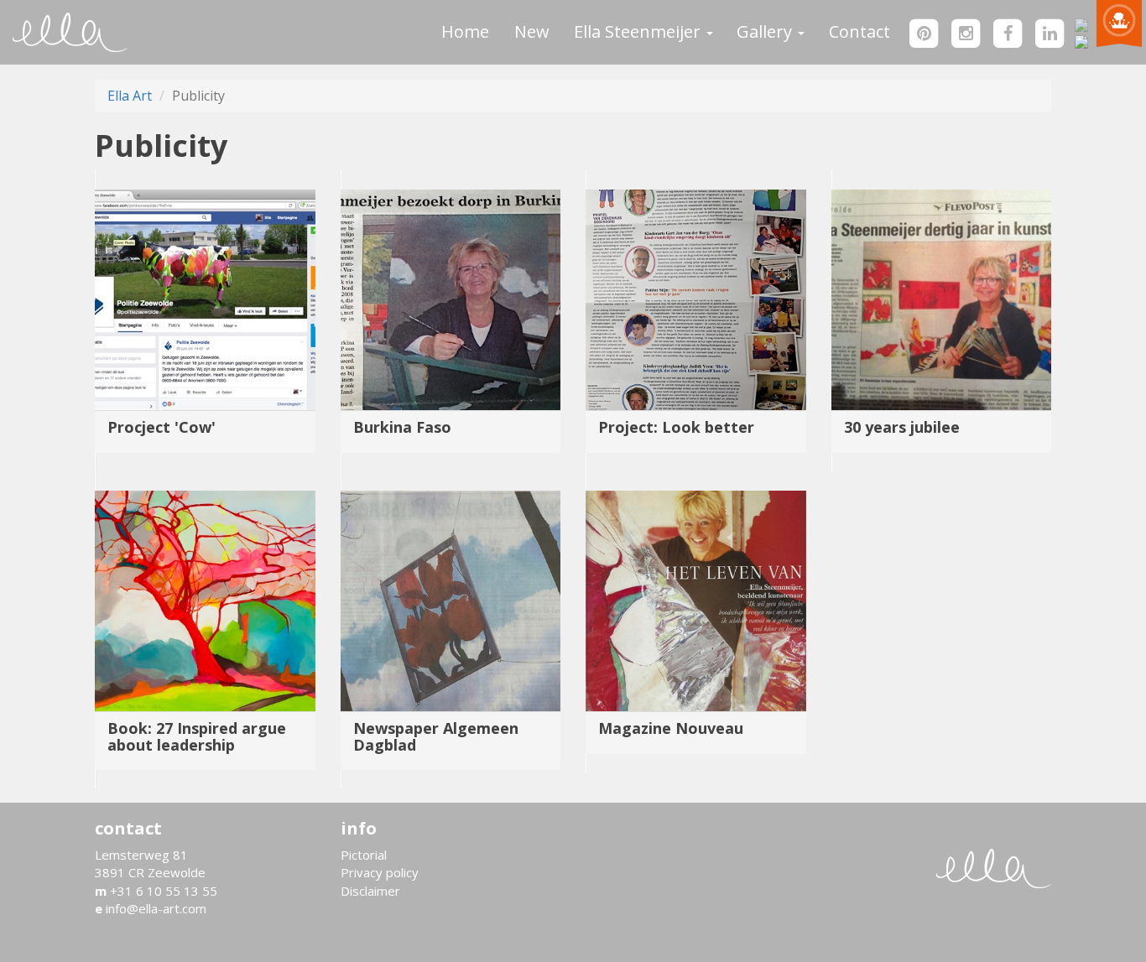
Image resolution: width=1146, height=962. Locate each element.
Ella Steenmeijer (639, 31)
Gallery (766, 31)
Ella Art (129, 95)
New (532, 31)
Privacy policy (380, 872)
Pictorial (364, 854)
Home (465, 31)
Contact (859, 31)
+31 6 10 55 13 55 (156, 890)
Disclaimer (370, 890)
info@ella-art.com (150, 908)
